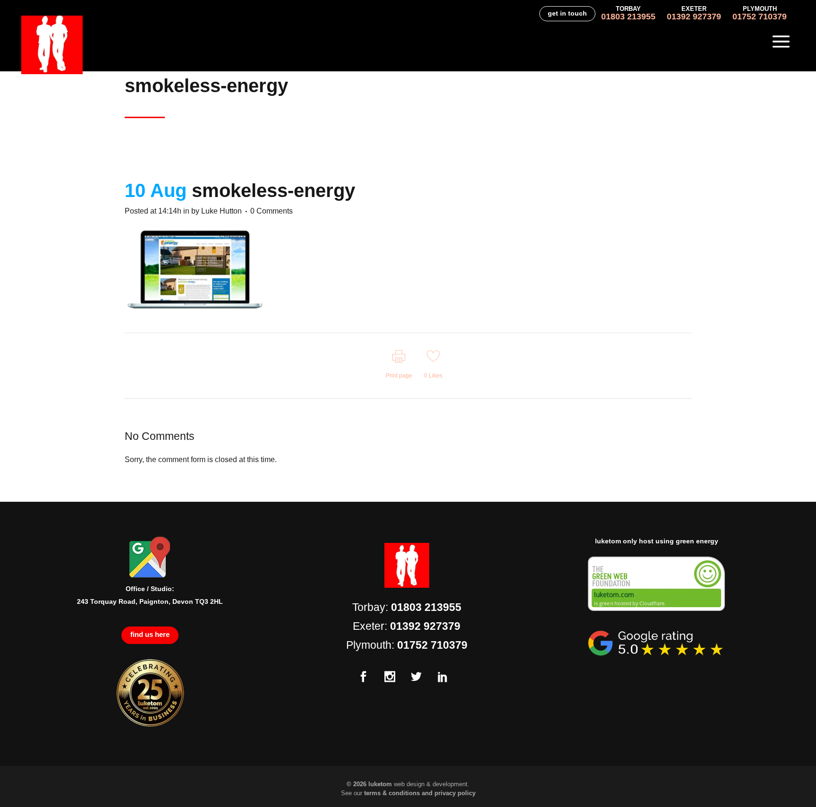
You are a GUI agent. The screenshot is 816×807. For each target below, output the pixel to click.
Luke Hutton (221, 211)
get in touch (567, 13)
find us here (150, 634)
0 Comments (271, 211)
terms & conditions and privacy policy (420, 793)
